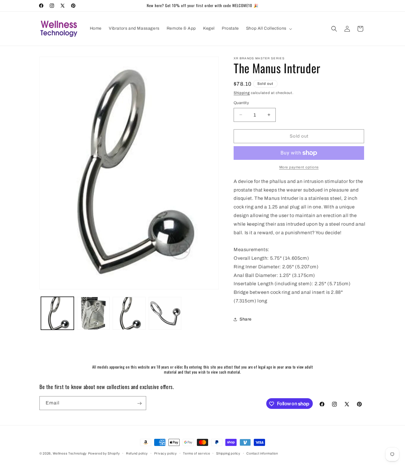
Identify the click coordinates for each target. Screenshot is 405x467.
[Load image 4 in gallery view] (165, 313)
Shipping (242, 93)
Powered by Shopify (104, 453)
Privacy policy (165, 453)
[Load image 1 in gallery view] (57, 313)
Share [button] (246, 319)
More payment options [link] (299, 167)
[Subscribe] (139, 403)
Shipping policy (228, 453)
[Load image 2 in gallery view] (93, 313)
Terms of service (196, 453)
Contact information (262, 453)
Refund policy (137, 453)
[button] (268, 28)
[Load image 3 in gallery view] (129, 313)
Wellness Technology (70, 453)
